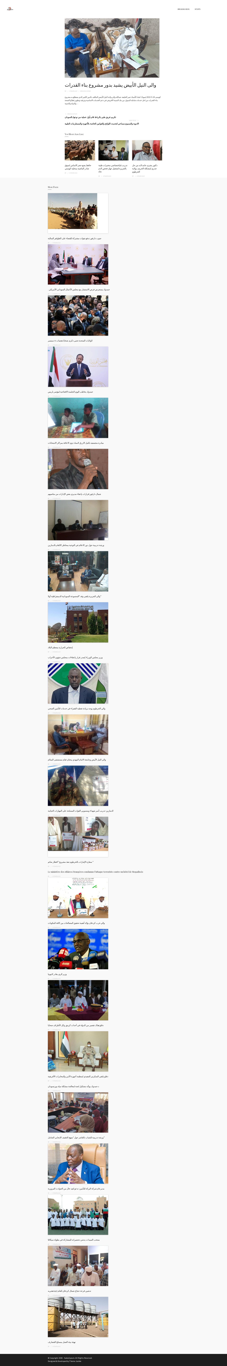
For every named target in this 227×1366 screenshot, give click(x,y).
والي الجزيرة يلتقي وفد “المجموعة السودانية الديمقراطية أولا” (74, 596)
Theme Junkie (75, 1361)
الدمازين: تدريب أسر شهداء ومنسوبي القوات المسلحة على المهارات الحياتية (80, 810)
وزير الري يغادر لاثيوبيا (57, 974)
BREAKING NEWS (184, 9)
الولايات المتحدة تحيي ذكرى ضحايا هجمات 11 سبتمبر (70, 340)
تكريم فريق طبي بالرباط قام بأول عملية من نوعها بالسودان (90, 117)
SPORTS (198, 9)
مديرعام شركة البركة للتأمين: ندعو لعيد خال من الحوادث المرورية (76, 1188)
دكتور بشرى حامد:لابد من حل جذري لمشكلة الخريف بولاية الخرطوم (144, 168)
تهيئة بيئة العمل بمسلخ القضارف (62, 1342)
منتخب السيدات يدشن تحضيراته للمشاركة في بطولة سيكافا (74, 1239)
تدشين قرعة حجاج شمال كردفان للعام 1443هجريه (69, 1290)
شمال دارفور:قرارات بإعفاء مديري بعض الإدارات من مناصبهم (74, 494)
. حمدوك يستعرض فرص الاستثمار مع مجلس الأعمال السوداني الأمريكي (79, 289)
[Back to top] (224, 1363)
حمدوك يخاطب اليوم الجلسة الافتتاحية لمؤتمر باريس (70, 391)
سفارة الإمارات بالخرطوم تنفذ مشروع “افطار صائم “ (70, 861)
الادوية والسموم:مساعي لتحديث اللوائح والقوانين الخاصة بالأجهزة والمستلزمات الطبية (102, 123)
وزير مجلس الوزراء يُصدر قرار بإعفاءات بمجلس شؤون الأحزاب (75, 657)
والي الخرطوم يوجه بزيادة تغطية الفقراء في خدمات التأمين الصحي (76, 708)
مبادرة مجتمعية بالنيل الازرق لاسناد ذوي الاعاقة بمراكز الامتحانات (76, 442)
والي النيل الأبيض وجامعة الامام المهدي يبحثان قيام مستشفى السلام (77, 759)
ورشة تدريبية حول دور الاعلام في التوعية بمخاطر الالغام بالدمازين (76, 545)
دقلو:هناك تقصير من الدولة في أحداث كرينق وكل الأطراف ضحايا (76, 1025)
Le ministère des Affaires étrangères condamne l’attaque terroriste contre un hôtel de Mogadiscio (95, 871)
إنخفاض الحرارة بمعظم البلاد (60, 647)
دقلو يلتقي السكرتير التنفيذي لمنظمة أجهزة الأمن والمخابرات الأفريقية (78, 1076)
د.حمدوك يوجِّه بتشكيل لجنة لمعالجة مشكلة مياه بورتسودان (73, 1086)
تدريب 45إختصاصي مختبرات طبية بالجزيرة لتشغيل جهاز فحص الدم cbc (112, 168)
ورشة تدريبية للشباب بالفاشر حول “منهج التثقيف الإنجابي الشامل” (76, 1137)
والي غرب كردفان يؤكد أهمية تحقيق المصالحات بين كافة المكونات (76, 923)
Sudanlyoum (69, 1358)
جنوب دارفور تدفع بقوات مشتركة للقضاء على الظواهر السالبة (74, 238)
